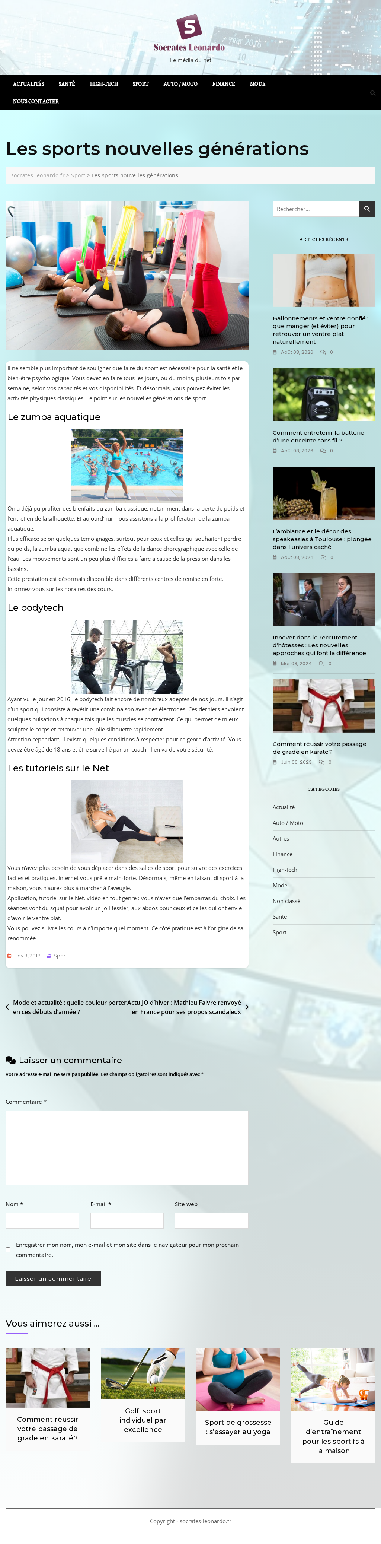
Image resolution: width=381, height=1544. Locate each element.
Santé (67, 83)
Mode (258, 83)
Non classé (286, 901)
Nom (14, 1204)
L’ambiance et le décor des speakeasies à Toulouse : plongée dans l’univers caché (322, 539)
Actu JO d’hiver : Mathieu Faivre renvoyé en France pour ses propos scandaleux (184, 1007)
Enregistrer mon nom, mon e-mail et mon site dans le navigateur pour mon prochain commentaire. (127, 1249)
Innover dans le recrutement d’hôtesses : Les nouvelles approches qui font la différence (319, 645)
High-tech (104, 83)
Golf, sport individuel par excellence (142, 1420)
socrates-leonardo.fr (205, 1521)
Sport (141, 83)
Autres (281, 838)
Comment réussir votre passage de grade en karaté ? (47, 1429)
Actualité (284, 807)
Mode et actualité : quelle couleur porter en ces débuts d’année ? (70, 1007)
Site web (186, 1204)
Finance (223, 83)
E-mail (100, 1204)
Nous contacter (36, 101)
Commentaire (26, 1101)
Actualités (28, 83)
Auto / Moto (181, 83)
